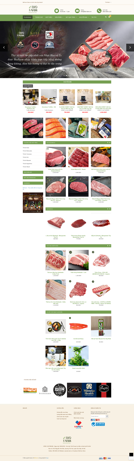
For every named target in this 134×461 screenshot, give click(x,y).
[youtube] (98, 419)
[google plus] (96, 419)
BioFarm (36, 457)
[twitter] (94, 419)
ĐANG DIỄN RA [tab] (28, 85)
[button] (4, 47)
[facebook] (92, 419)
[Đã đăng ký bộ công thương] (98, 421)
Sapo (47, 457)
